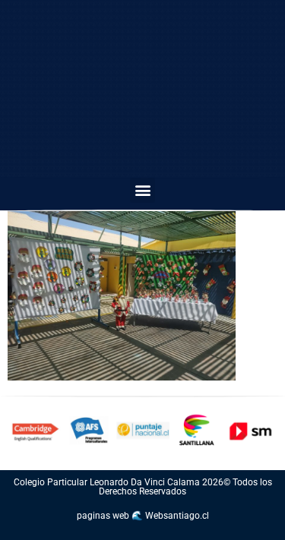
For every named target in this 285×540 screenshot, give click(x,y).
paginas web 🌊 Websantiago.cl (143, 515)
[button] (142, 190)
